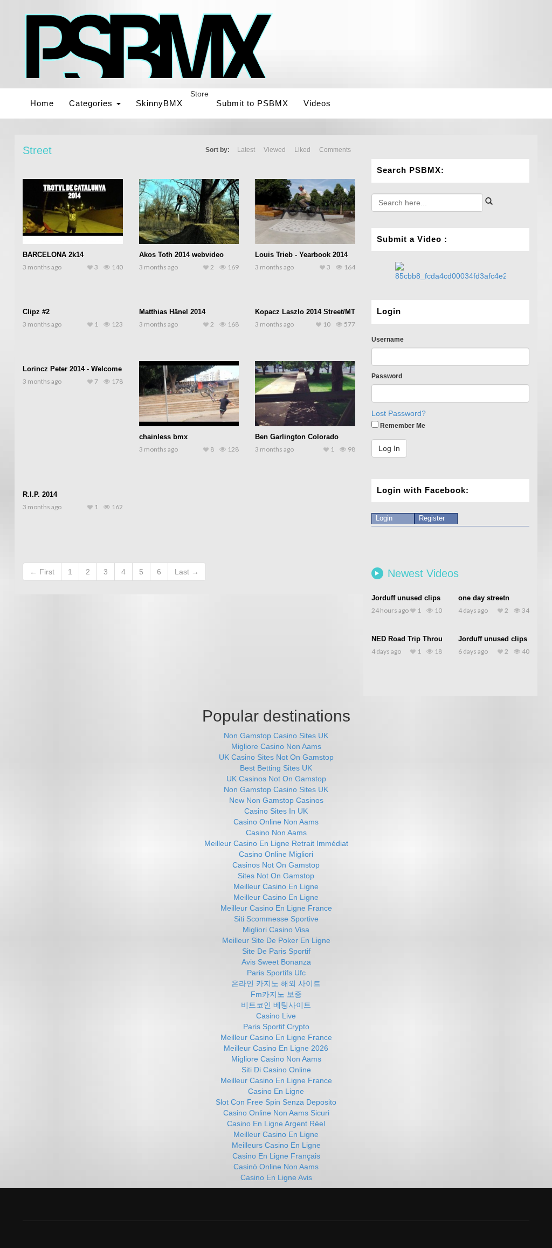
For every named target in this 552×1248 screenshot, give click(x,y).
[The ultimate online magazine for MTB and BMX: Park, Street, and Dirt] (149, 45)
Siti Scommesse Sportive (276, 918)
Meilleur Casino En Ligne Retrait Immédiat (276, 843)
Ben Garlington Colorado (297, 437)
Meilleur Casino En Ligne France (276, 908)
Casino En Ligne (276, 1091)
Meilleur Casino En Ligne (276, 886)
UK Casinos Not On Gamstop (276, 778)
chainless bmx (163, 437)
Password (386, 376)
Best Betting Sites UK (276, 768)
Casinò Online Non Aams (276, 1166)
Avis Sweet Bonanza (276, 962)
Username (387, 339)
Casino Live (276, 1015)
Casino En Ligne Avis (276, 1177)
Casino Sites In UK (276, 811)
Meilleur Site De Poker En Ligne (276, 940)
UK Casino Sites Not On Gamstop (276, 757)
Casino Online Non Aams (276, 821)
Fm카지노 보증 (276, 994)
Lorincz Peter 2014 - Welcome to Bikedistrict (96, 369)
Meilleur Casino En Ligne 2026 (276, 1048)
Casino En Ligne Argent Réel (276, 1123)
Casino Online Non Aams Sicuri (276, 1112)
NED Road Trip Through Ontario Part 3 (435, 639)
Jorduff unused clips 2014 (414, 598)
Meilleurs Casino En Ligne (276, 1145)
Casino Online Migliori (276, 854)
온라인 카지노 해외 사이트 (276, 983)
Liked (302, 150)
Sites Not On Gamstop (276, 875)
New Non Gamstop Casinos (276, 800)
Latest (246, 150)
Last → (187, 571)
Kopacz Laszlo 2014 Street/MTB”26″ (315, 312)
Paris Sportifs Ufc (276, 972)
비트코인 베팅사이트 (276, 1005)
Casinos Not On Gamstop (276, 865)
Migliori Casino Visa (276, 929)
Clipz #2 (36, 312)
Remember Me (401, 425)
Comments (335, 150)
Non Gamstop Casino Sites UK (276, 735)
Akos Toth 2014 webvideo (181, 255)
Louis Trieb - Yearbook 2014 (301, 255)
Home (42, 103)
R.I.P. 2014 (40, 494)
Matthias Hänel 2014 (172, 312)
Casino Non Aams (276, 832)
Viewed (275, 150)
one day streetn (483, 598)
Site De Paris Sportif (276, 951)
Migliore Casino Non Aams (276, 746)
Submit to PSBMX (252, 103)
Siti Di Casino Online (276, 1069)
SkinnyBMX (159, 103)
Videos (317, 103)
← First (42, 571)
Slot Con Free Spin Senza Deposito (276, 1102)
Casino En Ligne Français (276, 1156)
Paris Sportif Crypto (276, 1026)
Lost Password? (398, 413)
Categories (92, 103)
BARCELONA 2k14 (53, 255)
